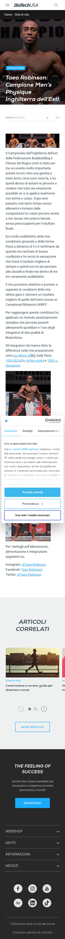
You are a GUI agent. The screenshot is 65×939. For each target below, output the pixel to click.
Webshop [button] (14, 831)
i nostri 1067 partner (25, 449)
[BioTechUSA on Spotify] (18, 903)
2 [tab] (35, 709)
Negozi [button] (12, 865)
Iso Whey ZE (22, 355)
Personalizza (30, 503)
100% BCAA (14, 360)
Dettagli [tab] (27, 430)
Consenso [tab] (10, 430)
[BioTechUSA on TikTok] (47, 903)
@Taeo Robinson (34, 564)
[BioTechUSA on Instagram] (32, 888)
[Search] (56, 5)
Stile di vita (22, 14)
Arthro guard (35, 360)
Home (8, 14)
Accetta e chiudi (32, 492)
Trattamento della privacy (26, 924)
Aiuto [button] (11, 843)
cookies (50, 924)
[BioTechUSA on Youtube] (47, 888)
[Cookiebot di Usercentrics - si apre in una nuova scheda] (46, 421)
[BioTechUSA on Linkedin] (32, 903)
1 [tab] (29, 709)
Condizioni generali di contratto (32, 932)
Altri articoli (32, 727)
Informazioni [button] (18, 854)
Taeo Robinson (31, 569)
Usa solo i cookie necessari (32, 515)
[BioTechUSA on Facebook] (18, 888)
